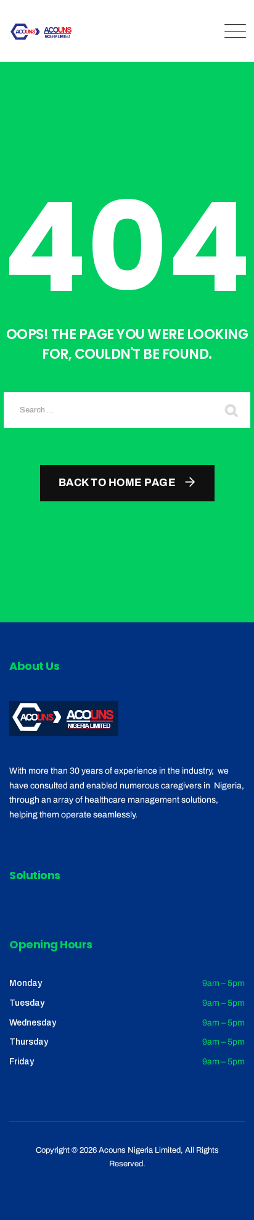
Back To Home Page (117, 482)
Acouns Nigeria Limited (140, 1150)
